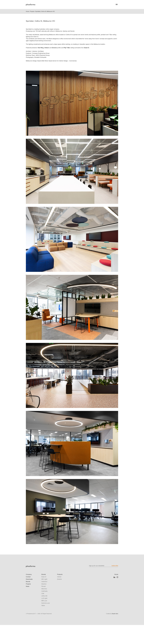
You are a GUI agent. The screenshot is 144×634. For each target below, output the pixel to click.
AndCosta (44, 591)
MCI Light (44, 579)
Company (29, 574)
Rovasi (43, 586)
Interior (59, 577)
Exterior (59, 579)
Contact (28, 577)
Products (59, 574)
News (27, 586)
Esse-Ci (43, 577)
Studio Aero (115, 613)
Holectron (44, 581)
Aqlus (43, 605)
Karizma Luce (45, 603)
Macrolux (44, 589)
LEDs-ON (44, 596)
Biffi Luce (44, 601)
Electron (43, 584)
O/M (42, 593)
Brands (28, 581)
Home (27, 11)
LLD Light (44, 598)
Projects (32, 11)
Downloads (29, 579)
